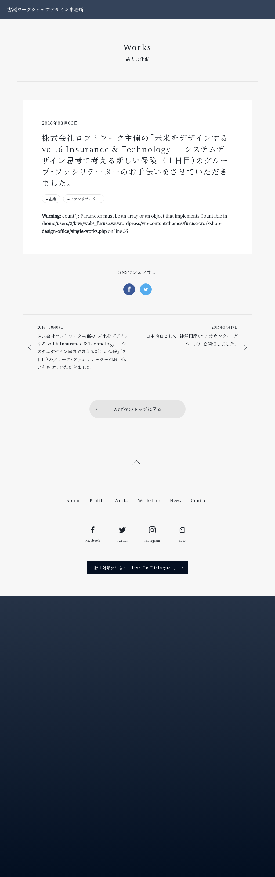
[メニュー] (265, 9)
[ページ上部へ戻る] (137, 461)
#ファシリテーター (83, 198)
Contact (199, 500)
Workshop (149, 500)
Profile (97, 500)
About (73, 500)
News (175, 500)
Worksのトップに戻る (137, 409)
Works (121, 500)
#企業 (51, 198)
